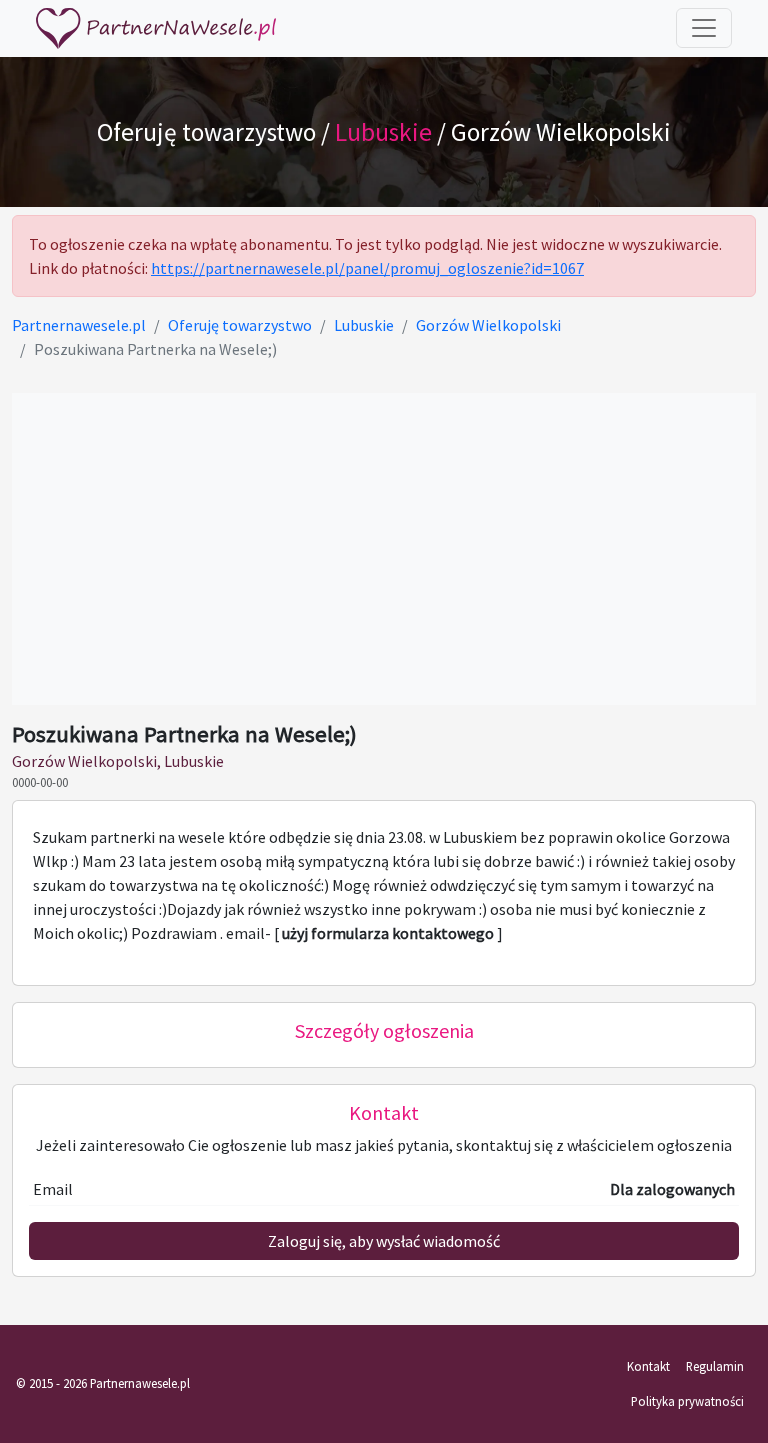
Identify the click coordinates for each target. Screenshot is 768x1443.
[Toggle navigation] (704, 28)
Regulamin (715, 1366)
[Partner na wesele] (156, 28)
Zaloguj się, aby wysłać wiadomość (384, 1241)
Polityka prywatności (687, 1401)
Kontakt (648, 1366)
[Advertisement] (384, 549)
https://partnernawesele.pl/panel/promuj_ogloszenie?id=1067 (367, 268)
